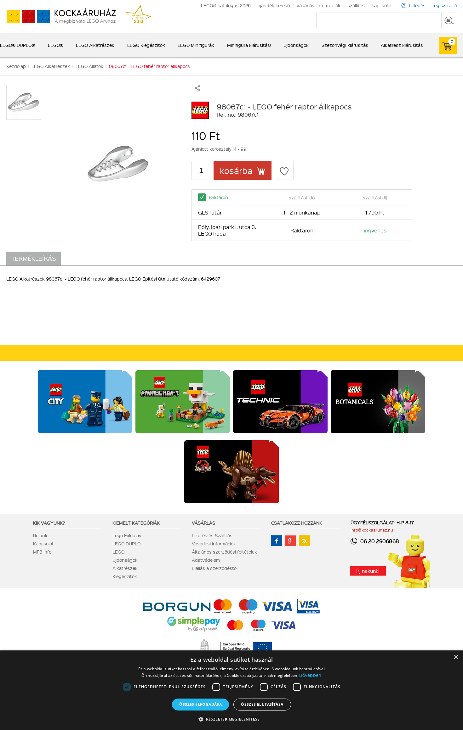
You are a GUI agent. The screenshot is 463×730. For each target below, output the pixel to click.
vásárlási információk (318, 5)
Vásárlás (203, 523)
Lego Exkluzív (126, 535)
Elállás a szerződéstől (214, 568)
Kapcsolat (43, 543)
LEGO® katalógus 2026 (226, 5)
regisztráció (444, 5)
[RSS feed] (304, 540)
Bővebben (310, 675)
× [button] (456, 657)
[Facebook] (276, 540)
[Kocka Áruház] (58, 16)
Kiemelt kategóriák (136, 523)
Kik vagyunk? (49, 523)
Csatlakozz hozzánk (296, 523)
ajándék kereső (274, 5)
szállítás (356, 5)
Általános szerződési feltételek (224, 552)
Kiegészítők (124, 576)
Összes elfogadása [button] (200, 704)
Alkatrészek (125, 568)
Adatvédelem (206, 560)
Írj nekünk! (368, 571)
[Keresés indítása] (449, 20)
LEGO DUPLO (126, 543)
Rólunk (40, 535)
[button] (231, 718)
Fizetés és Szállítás (212, 535)
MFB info (42, 552)
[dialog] (231, 690)
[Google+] (290, 540)
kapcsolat (382, 5)
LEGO (118, 552)
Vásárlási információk (214, 543)
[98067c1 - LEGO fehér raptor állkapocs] (118, 163)
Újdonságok (125, 560)
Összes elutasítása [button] (262, 704)
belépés (417, 5)
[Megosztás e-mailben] (197, 89)
